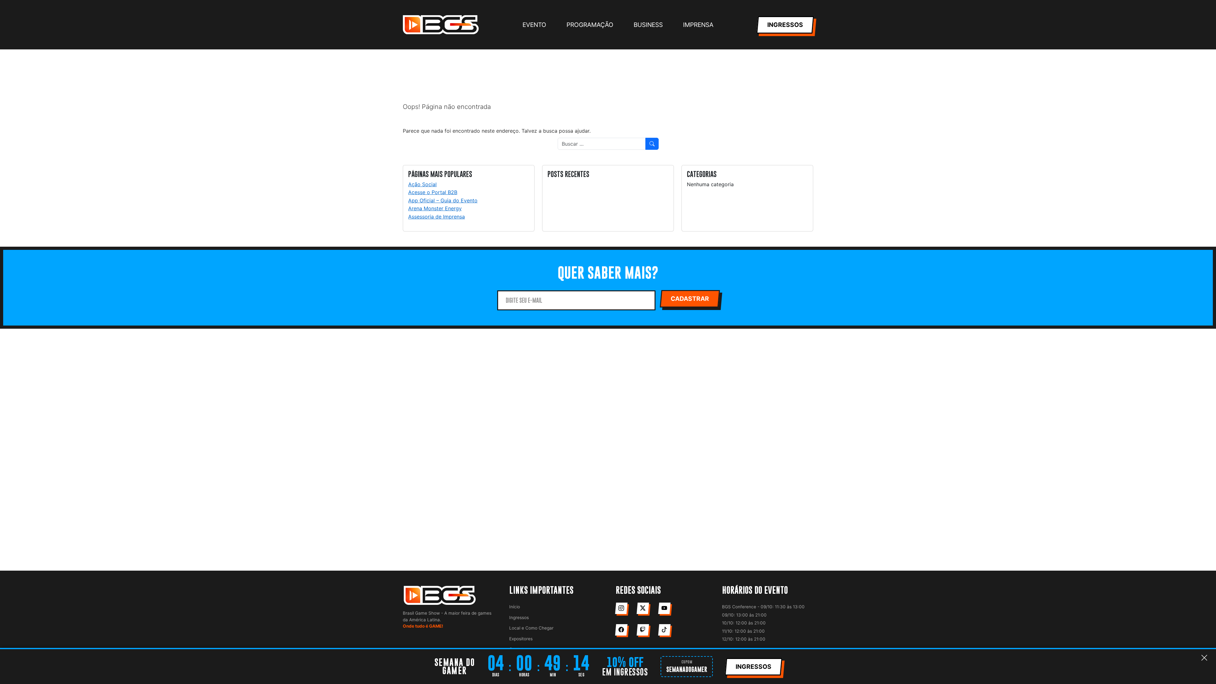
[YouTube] (664, 608)
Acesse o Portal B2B (432, 192)
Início (514, 606)
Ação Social (422, 184)
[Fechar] (1204, 657)
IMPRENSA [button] (698, 24)
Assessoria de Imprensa (436, 216)
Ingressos (519, 617)
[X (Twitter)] (642, 608)
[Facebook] (621, 630)
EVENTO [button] (534, 24)
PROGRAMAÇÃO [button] (590, 24)
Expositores (521, 638)
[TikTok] (664, 630)
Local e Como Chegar (531, 627)
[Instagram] (621, 608)
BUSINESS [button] (648, 24)
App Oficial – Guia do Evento (443, 200)
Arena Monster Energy (435, 208)
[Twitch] (642, 630)
